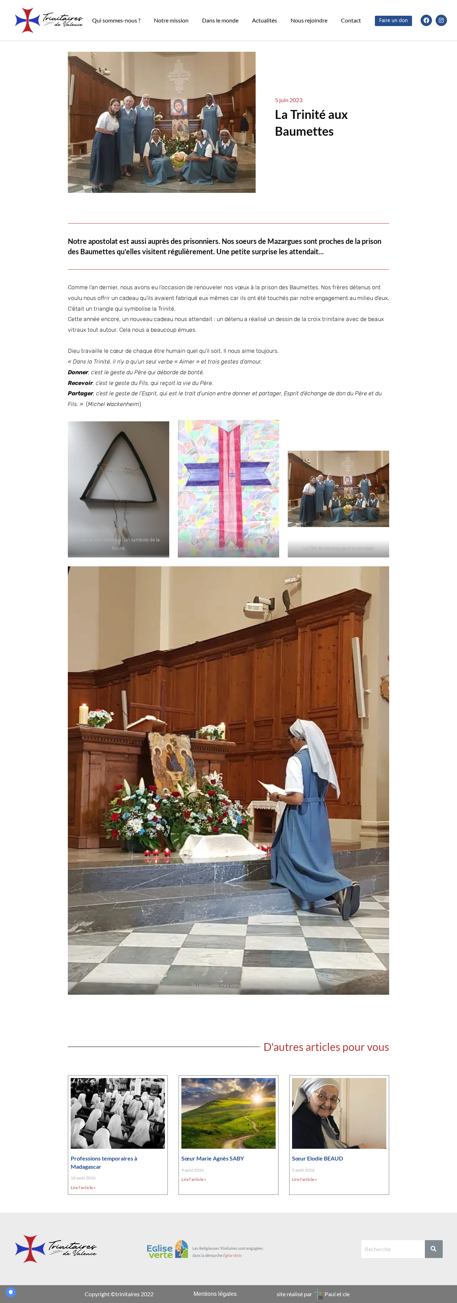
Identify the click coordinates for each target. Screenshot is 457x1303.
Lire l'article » (83, 1187)
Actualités (264, 20)
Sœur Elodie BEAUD (317, 1158)
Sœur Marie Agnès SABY (212, 1158)
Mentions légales (215, 1294)
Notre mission (171, 20)
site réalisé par (294, 1294)
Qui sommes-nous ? (116, 20)
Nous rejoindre (309, 20)
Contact (351, 20)
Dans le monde (220, 20)
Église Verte (232, 1255)
